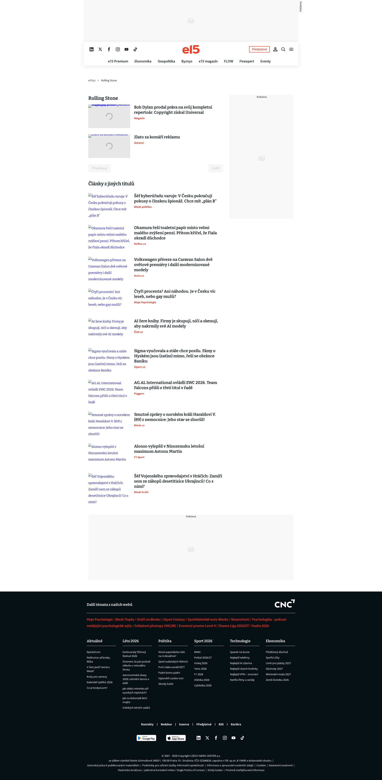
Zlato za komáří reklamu (157, 137)
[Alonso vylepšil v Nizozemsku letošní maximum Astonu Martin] (109, 455)
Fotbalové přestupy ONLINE (155, 626)
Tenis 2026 (200, 668)
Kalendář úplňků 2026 (99, 682)
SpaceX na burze (239, 652)
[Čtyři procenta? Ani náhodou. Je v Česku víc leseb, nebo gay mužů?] (109, 300)
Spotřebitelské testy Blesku (208, 619)
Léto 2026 (131, 641)
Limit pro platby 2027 (278, 663)
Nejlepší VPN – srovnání (244, 674)
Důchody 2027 (274, 668)
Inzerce (184, 724)
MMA (197, 652)
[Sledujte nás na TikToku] (135, 49)
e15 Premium (118, 61)
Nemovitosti (240, 619)
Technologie (240, 641)
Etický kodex (215, 770)
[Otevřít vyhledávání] (283, 49)
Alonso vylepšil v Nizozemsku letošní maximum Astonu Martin (169, 449)
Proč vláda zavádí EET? (171, 667)
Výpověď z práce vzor (171, 678)
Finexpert (247, 61)
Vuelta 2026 (260, 626)
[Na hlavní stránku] (191, 49)
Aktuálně (94, 641)
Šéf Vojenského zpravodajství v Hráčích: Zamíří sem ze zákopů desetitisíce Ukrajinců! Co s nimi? (178, 481)
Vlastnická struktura (129, 770)
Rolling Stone (109, 80)
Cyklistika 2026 (202, 685)
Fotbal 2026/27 (203, 657)
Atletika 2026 (201, 680)
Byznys (186, 61)
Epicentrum (93, 652)
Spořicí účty (273, 657)
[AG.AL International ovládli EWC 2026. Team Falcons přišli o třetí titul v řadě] (109, 392)
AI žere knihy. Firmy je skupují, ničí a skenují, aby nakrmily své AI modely (176, 323)
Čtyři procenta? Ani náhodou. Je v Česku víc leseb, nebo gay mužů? (174, 294)
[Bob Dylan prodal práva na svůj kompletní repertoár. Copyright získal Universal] (109, 116)
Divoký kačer (165, 684)
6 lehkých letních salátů (136, 707)
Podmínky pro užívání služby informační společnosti (173, 765)
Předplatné (203, 724)
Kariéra (236, 724)
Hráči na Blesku (149, 619)
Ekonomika (142, 61)
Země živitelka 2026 (277, 680)
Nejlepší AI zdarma (241, 663)
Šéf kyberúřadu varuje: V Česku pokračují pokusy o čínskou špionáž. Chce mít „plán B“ (175, 198)
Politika (165, 641)
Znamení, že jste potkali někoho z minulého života (136, 665)
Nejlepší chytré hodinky (244, 668)
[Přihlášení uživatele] (275, 49)
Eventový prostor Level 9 (197, 626)
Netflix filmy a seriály (242, 680)
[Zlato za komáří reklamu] (109, 146)
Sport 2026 (203, 641)
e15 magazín (208, 61)
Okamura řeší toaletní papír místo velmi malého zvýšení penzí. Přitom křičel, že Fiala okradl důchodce (175, 232)
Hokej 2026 (200, 663)
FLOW (228, 61)
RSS (221, 724)
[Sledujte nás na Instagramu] (118, 49)
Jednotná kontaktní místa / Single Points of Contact (174, 770)
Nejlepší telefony (240, 657)
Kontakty (147, 724)
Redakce (166, 724)
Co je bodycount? (97, 688)
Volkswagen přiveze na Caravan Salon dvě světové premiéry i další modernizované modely (173, 264)
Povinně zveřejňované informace (245, 770)
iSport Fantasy (174, 619)
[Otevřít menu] (291, 49)
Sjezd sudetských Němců (173, 661)
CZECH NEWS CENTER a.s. (205, 756)
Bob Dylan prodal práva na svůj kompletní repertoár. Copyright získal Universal (173, 110)
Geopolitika (166, 61)
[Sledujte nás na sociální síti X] (100, 49)
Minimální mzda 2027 (278, 674)
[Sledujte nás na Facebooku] (109, 49)
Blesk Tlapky (124, 619)
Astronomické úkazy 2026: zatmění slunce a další (136, 679)
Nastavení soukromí (281, 765)
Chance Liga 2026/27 (233, 626)
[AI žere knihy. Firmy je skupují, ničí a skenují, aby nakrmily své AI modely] (109, 330)
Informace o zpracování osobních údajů (230, 765)
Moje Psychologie (100, 619)
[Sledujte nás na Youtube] (126, 49)
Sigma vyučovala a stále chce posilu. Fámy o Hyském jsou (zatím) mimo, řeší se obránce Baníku (174, 355)
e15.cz (92, 80)
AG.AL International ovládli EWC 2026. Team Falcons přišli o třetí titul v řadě (175, 385)
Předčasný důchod (277, 652)
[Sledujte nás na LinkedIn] (91, 49)
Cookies (261, 765)
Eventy (265, 61)
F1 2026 (198, 674)
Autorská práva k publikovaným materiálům (113, 765)
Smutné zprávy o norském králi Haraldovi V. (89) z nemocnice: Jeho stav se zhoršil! (175, 417)
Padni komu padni (169, 672)
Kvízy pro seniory (97, 676)
